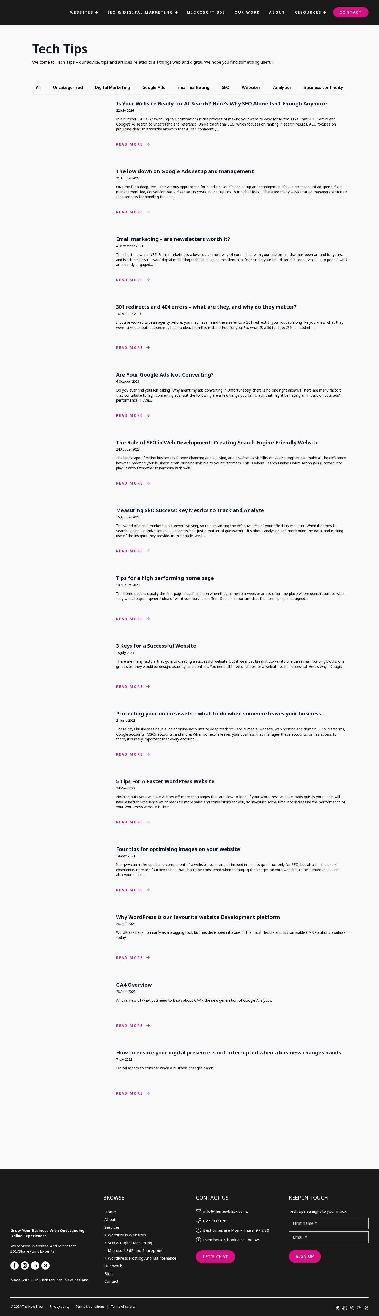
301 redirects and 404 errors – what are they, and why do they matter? (206, 307)
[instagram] (25, 1265)
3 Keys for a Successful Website (156, 646)
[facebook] (14, 1265)
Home (110, 1211)
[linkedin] (35, 1265)
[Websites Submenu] (96, 12)
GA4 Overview (134, 985)
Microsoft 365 (206, 12)
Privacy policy (60, 1306)
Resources (308, 12)
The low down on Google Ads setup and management (185, 171)
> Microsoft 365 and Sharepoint (133, 1250)
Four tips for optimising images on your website (178, 849)
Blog (108, 1273)
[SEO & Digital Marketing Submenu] (176, 12)
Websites (81, 12)
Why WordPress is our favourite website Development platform (198, 917)
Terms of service (123, 1306)
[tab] (38, 87)
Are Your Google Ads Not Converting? (165, 375)
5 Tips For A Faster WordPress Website (165, 781)
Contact (351, 12)
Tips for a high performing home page (165, 578)
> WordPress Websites (125, 1234)
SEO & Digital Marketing (140, 12)
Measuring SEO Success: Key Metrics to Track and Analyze (190, 510)
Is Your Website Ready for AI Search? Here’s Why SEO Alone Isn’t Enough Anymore (221, 104)
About (277, 12)
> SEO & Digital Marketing (128, 1242)
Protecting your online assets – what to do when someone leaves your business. (220, 714)
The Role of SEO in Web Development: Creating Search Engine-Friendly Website (217, 442)
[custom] (45, 1265)
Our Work (247, 12)
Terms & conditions (90, 1306)
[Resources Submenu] (324, 12)
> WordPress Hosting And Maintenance (140, 1258)
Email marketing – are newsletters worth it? (173, 239)
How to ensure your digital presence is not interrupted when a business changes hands (228, 1053)
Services (112, 1227)
